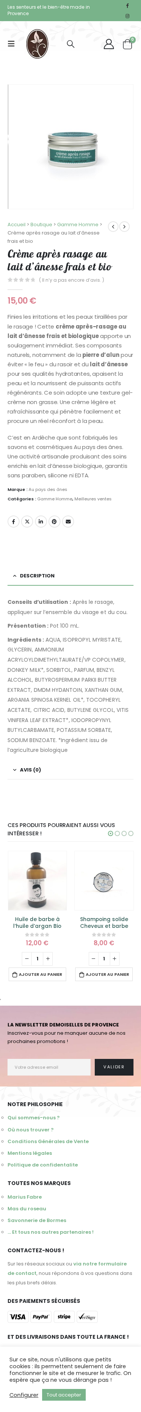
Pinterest (55, 521)
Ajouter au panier (40, 974)
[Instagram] (127, 16)
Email (68, 521)
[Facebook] (127, 5)
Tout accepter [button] (64, 1394)
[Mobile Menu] (14, 43)
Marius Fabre (25, 1197)
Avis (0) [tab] (30, 769)
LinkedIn (41, 521)
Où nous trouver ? (31, 1129)
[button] (110, 833)
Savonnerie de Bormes (37, 1220)
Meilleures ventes (93, 499)
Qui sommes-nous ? (34, 1117)
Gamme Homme (54, 499)
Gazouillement (27, 521)
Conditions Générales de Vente (48, 1141)
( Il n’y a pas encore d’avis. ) (71, 280)
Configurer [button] (23, 1395)
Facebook (14, 521)
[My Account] (109, 44)
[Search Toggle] (70, 44)
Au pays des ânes (48, 489)
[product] (37, 880)
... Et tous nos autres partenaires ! (51, 1232)
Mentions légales (30, 1153)
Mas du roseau (27, 1208)
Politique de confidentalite (43, 1164)
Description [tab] (37, 575)
